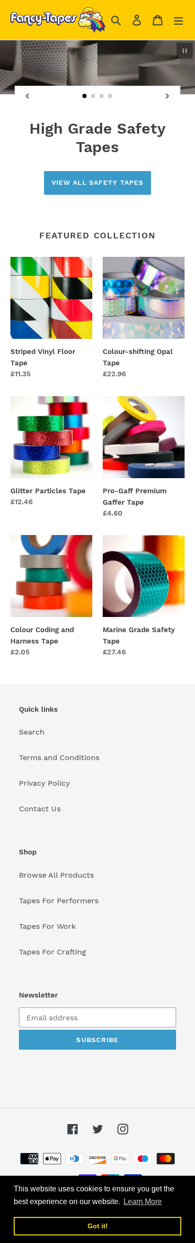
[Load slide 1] (84, 96)
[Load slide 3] (101, 96)
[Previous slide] (27, 96)
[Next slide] (167, 96)
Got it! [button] (98, 1226)
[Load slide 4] (110, 96)
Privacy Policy (44, 783)
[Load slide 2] (93, 96)
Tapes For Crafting (52, 951)
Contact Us (40, 808)
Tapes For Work (47, 926)
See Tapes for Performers (97, 182)
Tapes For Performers (58, 900)
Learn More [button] (143, 1202)
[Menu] (178, 20)
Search (31, 731)
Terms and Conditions (59, 757)
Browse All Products (56, 875)
